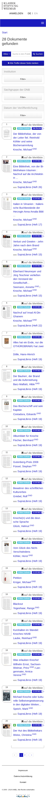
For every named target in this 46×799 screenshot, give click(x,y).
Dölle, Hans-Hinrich (24, 354)
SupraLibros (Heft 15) (30, 254)
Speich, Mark (20, 708)
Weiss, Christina (22, 735)
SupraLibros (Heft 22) (30, 325)
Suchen (39, 54)
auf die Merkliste (33, 124)
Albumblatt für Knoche (25, 436)
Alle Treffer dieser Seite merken (23, 63)
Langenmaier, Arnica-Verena (27, 671)
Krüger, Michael (22, 582)
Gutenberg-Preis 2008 (25, 462)
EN (36, 13)
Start (4, 32)
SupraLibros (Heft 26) (30, 187)
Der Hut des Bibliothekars (27, 730)
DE (29, 13)
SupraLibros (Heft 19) (30, 359)
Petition (17, 577)
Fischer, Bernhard (23, 440)
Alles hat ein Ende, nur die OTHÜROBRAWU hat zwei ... (28, 346)
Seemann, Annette (23, 287)
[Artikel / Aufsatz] (6, 133)
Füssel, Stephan (22, 466)
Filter (22, 79)
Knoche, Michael (22, 149)
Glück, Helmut (21, 526)
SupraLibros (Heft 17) (30, 224)
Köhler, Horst (20, 556)
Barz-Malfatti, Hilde (24, 384)
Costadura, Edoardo (24, 414)
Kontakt (23, 782)
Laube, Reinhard (22, 638)
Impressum (23, 770)
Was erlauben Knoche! (26, 660)
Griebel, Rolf (20, 496)
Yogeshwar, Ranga (23, 608)
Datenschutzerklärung (23, 776)
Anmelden (16, 13)
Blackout (18, 603)
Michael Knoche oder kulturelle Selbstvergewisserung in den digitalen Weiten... (28, 700)
